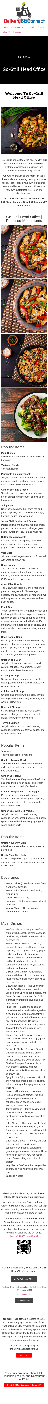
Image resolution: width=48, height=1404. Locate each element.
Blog (5, 32)
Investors (17, 32)
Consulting (15, 27)
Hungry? (30, 27)
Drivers (41, 27)
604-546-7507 (26, 1294)
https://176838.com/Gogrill (24, 1236)
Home (5, 27)
